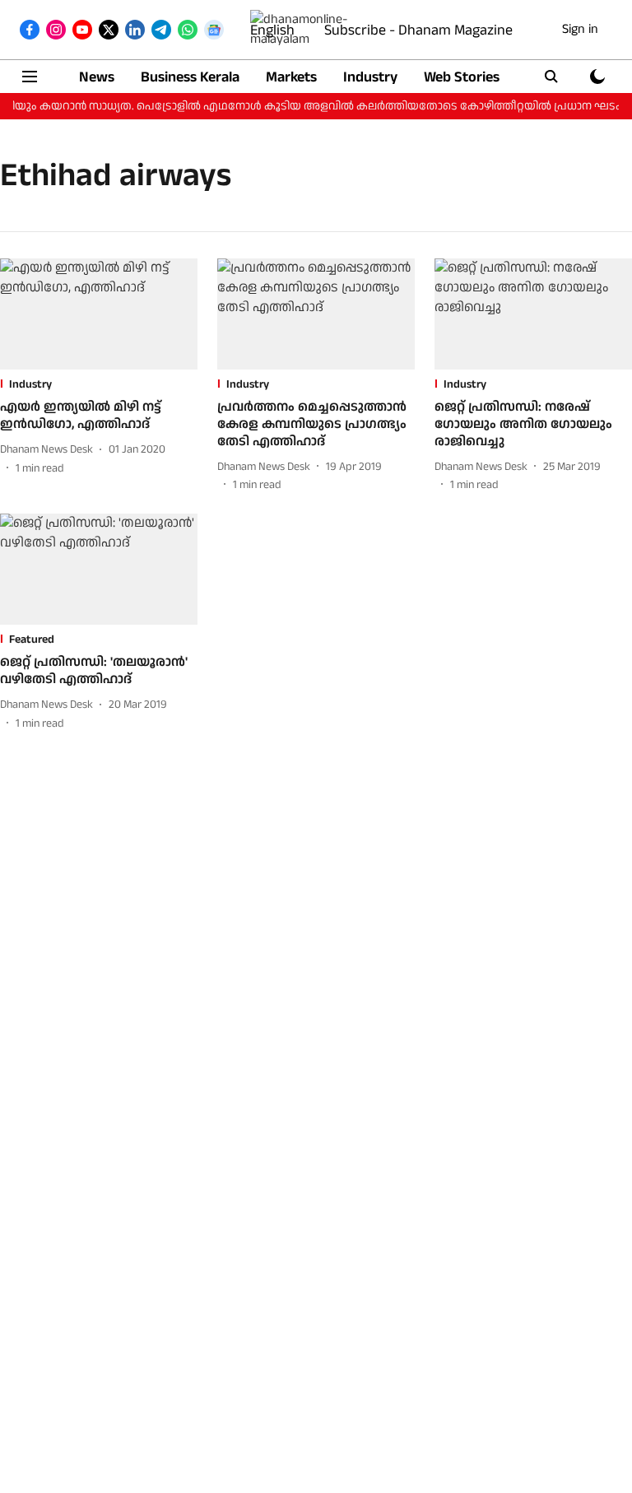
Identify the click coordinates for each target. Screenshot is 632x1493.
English (272, 30)
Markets (291, 77)
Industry (370, 77)
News (96, 77)
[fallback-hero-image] (99, 314)
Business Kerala (190, 77)
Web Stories (462, 77)
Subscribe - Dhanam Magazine (418, 30)
